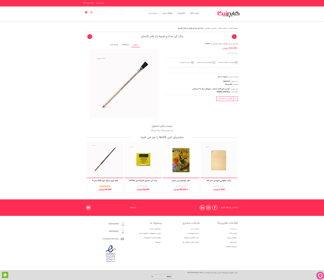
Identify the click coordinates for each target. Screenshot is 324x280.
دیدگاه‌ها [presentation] (125, 44)
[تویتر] (208, 207)
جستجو (158, 242)
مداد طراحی (169, 130)
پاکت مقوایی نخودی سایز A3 (219, 180)
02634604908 (114, 224)
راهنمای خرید (232, 238)
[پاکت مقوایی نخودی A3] (219, 159)
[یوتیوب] (202, 207)
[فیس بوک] (214, 207)
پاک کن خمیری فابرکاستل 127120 (143, 180)
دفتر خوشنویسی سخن (181, 180)
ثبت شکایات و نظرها (191, 238)
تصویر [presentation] (135, 44)
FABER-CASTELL (223, 91)
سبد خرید (86, 12)
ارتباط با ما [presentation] (114, 44)
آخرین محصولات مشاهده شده (150, 233)
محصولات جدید (155, 229)
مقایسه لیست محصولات (152, 238)
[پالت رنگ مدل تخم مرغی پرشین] (234, 36)
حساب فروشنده (193, 233)
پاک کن (157, 130)
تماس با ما (195, 229)
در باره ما (233, 229)
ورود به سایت (100, 3)
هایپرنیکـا (228, 84)
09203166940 (114, 231)
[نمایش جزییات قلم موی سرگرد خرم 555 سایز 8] (105, 159)
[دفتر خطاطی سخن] (181, 159)
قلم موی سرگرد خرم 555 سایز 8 (105, 180)
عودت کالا (233, 233)
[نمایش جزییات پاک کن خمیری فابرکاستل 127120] (143, 159)
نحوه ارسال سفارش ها (191, 242)
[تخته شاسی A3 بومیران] (89, 36)
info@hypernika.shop (111, 239)
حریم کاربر (233, 242)
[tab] (135, 45)
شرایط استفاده (231, 246)
